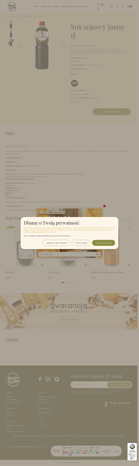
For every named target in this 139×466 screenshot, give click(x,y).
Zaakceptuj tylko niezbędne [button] (56, 243)
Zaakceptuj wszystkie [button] (103, 243)
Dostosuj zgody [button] (81, 243)
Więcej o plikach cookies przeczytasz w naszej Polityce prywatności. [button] (47, 236)
